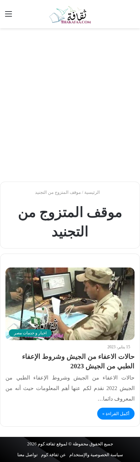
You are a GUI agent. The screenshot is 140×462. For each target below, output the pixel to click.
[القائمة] (8, 16)
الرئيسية (92, 192)
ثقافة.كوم (46, 443)
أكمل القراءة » (115, 413)
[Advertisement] (70, 105)
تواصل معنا (27, 454)
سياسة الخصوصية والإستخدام (96, 454)
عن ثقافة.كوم (53, 454)
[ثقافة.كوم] (70, 14)
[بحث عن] (131, 16)
